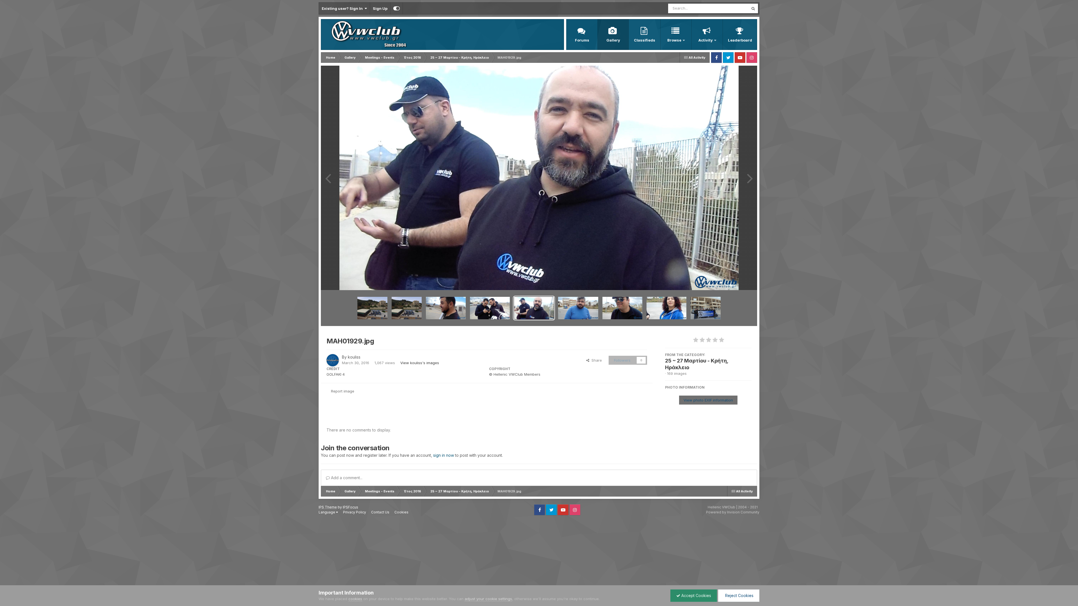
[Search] (753, 8)
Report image (342, 391)
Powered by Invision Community (732, 512)
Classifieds (644, 40)
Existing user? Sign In (343, 8)
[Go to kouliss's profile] (332, 360)
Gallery (613, 40)
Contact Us (380, 512)
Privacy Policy (354, 512)
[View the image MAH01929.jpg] (534, 308)
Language (327, 512)
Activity (705, 40)
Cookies (401, 512)
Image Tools (734, 280)
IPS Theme (328, 507)
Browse (674, 40)
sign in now (443, 455)
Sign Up (380, 8)
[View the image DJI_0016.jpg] (372, 308)
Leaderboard (740, 40)
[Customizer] (396, 8)
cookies (355, 598)
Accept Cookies (695, 595)
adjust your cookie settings (488, 598)
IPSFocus (350, 507)
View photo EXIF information (708, 400)
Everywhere (731, 8)
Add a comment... (346, 477)
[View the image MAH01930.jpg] (490, 308)
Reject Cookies (738, 595)
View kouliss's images (419, 363)
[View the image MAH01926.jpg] (666, 308)
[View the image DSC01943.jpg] (706, 308)
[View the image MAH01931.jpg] (446, 308)
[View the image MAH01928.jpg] (578, 308)
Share (595, 360)
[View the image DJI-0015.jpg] (407, 308)
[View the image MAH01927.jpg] (622, 308)
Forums (582, 40)
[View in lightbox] (539, 178)
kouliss (354, 357)
